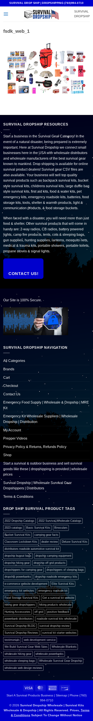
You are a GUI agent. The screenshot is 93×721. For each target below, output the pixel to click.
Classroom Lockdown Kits (21, 541)
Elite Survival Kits (62, 583)
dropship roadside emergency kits (56, 576)
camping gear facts (46, 534)
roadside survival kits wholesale (57, 618)
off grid (38, 611)
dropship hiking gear (17, 562)
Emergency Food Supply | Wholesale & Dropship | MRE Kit (46, 405)
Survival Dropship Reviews (21, 632)
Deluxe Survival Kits (74, 541)
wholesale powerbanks (49, 653)
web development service (40, 639)
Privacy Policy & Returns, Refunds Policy (34, 447)
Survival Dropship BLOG (20, 625)
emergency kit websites (19, 590)
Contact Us (11, 394)
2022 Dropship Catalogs (19, 520)
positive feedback (58, 611)
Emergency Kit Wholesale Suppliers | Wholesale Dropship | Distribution (40, 419)
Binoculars (60, 527)
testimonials (12, 639)
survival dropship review (54, 625)
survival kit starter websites (59, 632)
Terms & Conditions (18, 496)
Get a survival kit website (58, 597)
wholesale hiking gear (18, 653)
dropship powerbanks (18, 576)
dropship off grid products (50, 562)
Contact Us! (23, 273)
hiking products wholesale (55, 604)
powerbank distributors (19, 618)
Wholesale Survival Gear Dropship (60, 660)
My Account (12, 430)
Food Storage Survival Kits (21, 597)
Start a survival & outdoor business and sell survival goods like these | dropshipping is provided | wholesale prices (45, 469)
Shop (7, 455)
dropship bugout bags (18, 555)
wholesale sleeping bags (20, 660)
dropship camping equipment (53, 555)
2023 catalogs (13, 527)
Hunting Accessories (17, 611)
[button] (5, 14)
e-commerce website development (26, 583)
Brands (8, 369)
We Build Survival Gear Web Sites (26, 646)
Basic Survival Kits (38, 527)
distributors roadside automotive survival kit (32, 548)
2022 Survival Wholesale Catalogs (59, 520)
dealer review (49, 541)
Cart (6, 377)
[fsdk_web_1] (46, 69)
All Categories (14, 361)
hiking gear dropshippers (20, 604)
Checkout (10, 386)
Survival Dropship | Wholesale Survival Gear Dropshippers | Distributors (37, 485)
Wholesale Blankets (64, 646)
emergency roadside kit (52, 590)
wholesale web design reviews (23, 667)
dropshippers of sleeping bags (65, 569)
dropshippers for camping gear (23, 569)
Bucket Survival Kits (17, 534)
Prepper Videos (15, 438)
